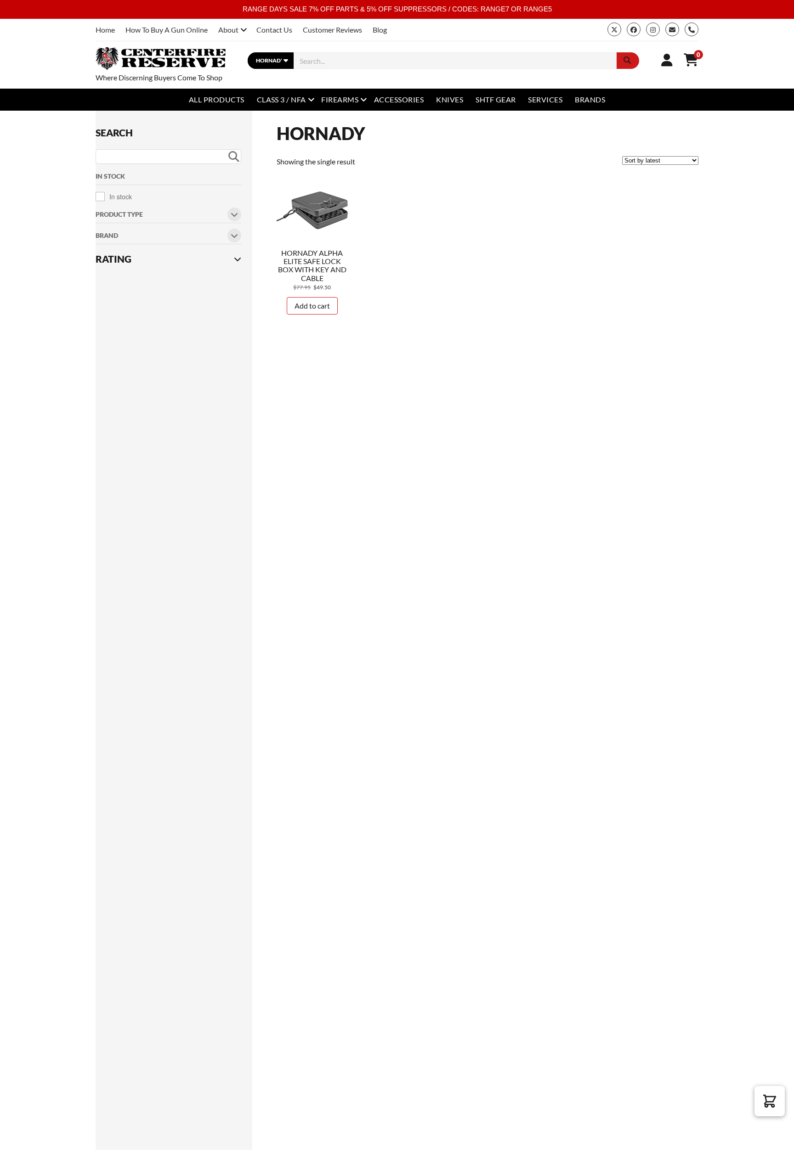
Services (545, 99)
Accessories (399, 99)
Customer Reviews (332, 29)
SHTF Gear (496, 99)
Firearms (339, 99)
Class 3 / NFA (281, 99)
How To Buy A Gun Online (166, 29)
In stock (120, 196)
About (228, 29)
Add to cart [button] (312, 305)
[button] (769, 1101)
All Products (216, 99)
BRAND (107, 235)
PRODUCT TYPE (119, 214)
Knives (449, 99)
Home (105, 29)
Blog (380, 29)
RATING (113, 258)
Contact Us (274, 29)
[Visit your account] (667, 59)
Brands (590, 99)
